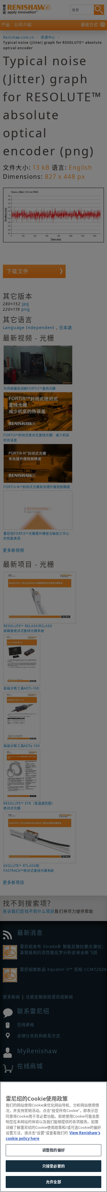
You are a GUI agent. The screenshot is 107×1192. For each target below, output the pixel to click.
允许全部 (53, 1181)
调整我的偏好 (53, 1150)
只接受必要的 (53, 1166)
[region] (53, 1137)
